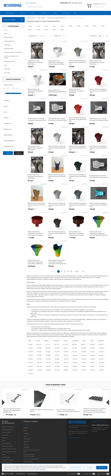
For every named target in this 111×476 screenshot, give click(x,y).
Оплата (33, 13)
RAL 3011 (66, 348)
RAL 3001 (30, 348)
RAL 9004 (57, 370)
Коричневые (56, 340)
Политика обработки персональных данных (32, 450)
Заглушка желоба (8, 37)
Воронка (6, 30)
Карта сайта (26, 447)
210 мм (38, 29)
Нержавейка (5, 435)
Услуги (55, 13)
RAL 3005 (48, 348)
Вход (27, 3)
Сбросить (18, 153)
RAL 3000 (101, 344)
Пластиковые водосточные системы (13, 52)
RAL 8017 (92, 366)
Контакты (25, 444)
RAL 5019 (75, 351)
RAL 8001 (66, 366)
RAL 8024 (30, 370)
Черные (30, 344)
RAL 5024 (101, 351)
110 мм (38, 26)
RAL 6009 (48, 355)
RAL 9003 (48, 370)
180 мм (94, 26)
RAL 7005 (92, 359)
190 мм (102, 26)
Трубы (3, 440)
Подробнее (42, 469)
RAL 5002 (101, 348)
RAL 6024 (39, 359)
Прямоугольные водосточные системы (11, 56)
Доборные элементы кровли (9, 449)
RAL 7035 (66, 362)
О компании (44, 13)
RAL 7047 (39, 366)
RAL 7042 (92, 362)
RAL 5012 (48, 351)
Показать (8, 153)
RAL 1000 (39, 344)
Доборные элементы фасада (9, 451)
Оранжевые (75, 340)
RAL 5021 (92, 351)
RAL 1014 (48, 344)
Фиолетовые (101, 340)
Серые (84, 340)
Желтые (38, 340)
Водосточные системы (7, 446)
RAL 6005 (39, 355)
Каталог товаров (9, 20)
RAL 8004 (75, 366)
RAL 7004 (84, 359)
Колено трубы (7, 44)
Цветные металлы (6, 432)
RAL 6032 (57, 359)
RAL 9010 (84, 370)
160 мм (86, 26)
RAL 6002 (30, 355)
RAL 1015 (56, 344)
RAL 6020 (92, 355)
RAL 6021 (101, 355)
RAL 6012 (66, 355)
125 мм (54, 26)
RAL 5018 (66, 351)
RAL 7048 (48, 366)
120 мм (46, 26)
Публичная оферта (27, 461)
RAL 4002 (92, 348)
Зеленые (46, 340)
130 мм (62, 26)
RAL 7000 (66, 359)
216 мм (46, 29)
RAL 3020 (75, 348)
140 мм (70, 26)
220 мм (54, 29)
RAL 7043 (101, 362)
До (13, 88)
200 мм (30, 29)
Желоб (5, 33)
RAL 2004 (92, 344)
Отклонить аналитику (76, 467)
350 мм (62, 29)
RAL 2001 (83, 344)
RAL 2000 (74, 344)
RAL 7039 (75, 362)
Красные (66, 340)
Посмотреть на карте (74, 437)
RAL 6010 (57, 355)
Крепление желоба (8, 48)
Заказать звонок (77, 2)
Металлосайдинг (6, 457)
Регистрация (32, 3)
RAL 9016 (92, 370)
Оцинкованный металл (7, 429)
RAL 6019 (84, 355)
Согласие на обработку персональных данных (29, 455)
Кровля (3, 454)
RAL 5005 (30, 351)
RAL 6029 (48, 359)
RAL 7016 (101, 359)
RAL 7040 (84, 362)
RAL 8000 (57, 366)
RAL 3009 (57, 348)
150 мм (78, 26)
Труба (5, 65)
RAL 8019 (101, 366)
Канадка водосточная (9, 41)
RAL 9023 (30, 373)
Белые (30, 340)
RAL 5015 (57, 351)
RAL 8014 (84, 366)
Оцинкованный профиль (8, 460)
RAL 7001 (75, 359)
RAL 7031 (48, 362)
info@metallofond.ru (102, 425)
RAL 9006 (75, 370)
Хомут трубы (7, 72)
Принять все (101, 467)
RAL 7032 (57, 362)
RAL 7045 (30, 366)
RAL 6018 (75, 355)
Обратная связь (9, 473)
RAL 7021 (30, 362)
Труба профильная (6, 443)
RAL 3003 (39, 348)
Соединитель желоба (9, 61)
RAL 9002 (39, 370)
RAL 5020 (84, 351)
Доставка (22, 13)
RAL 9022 (101, 370)
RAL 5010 (39, 351)
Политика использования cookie (31, 459)
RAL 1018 (65, 344)
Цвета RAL (26, 441)
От (4, 88)
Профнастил (5, 437)
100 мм (30, 26)
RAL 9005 (66, 370)
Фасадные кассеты (6, 462)
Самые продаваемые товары (55, 385)
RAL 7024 (39, 362)
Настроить (90, 467)
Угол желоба (7, 69)
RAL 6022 (30, 359)
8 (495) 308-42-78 (65, 3)
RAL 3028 (84, 348)
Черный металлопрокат (7, 426)
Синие (91, 340)
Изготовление (66, 13)
